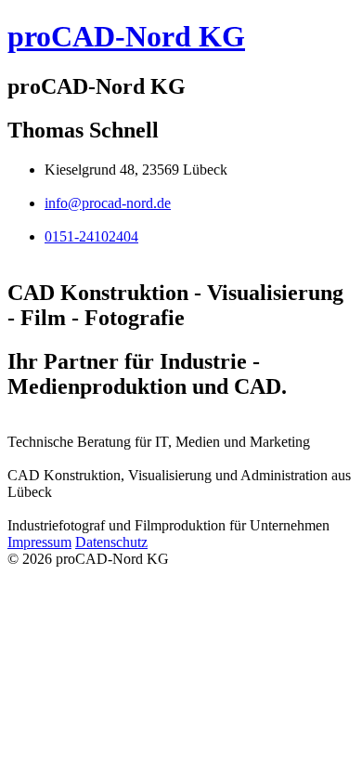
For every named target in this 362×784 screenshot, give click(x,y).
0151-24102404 (91, 236)
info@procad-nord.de (108, 203)
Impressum (39, 542)
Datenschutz (111, 542)
